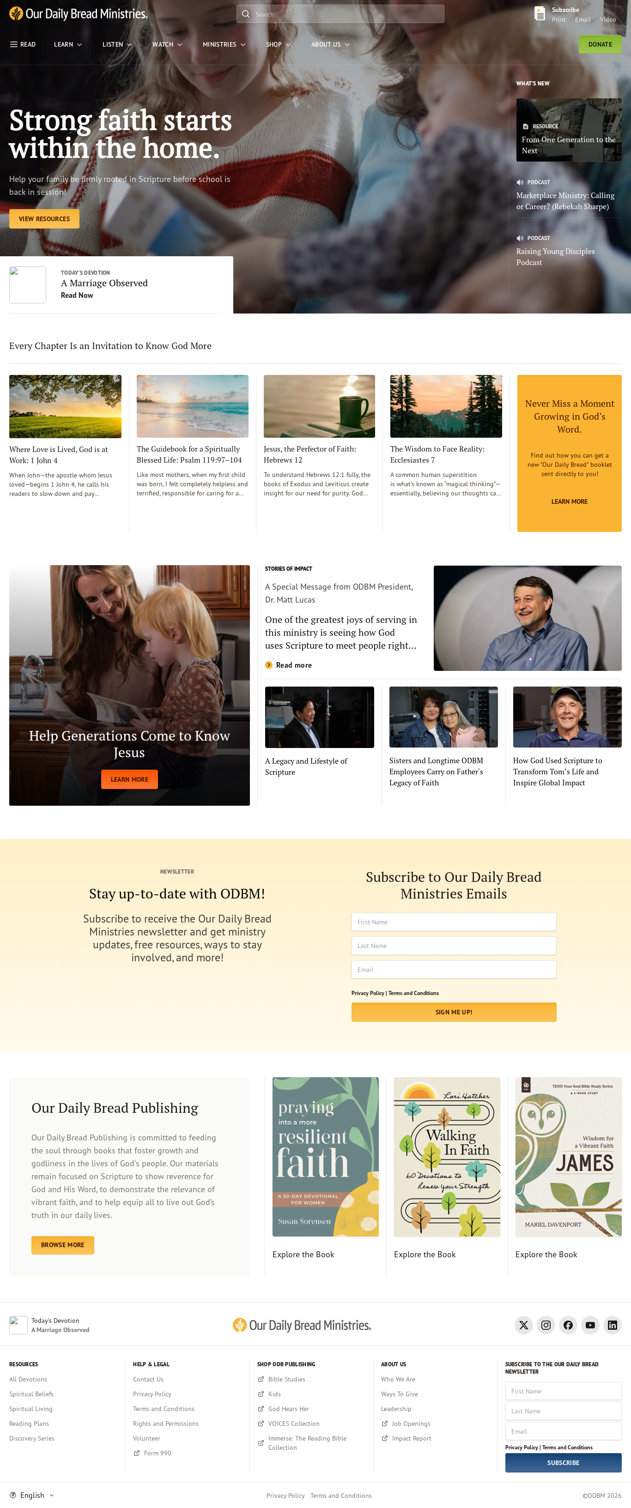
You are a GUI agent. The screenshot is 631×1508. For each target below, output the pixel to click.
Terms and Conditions (413, 992)
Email (583, 19)
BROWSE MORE (63, 1245)
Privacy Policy (286, 1495)
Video (608, 19)
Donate (600, 44)
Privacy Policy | (369, 992)
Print (559, 19)
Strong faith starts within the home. (120, 133)
